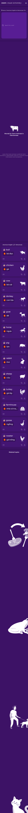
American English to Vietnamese (15, 10)
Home (4, 10)
